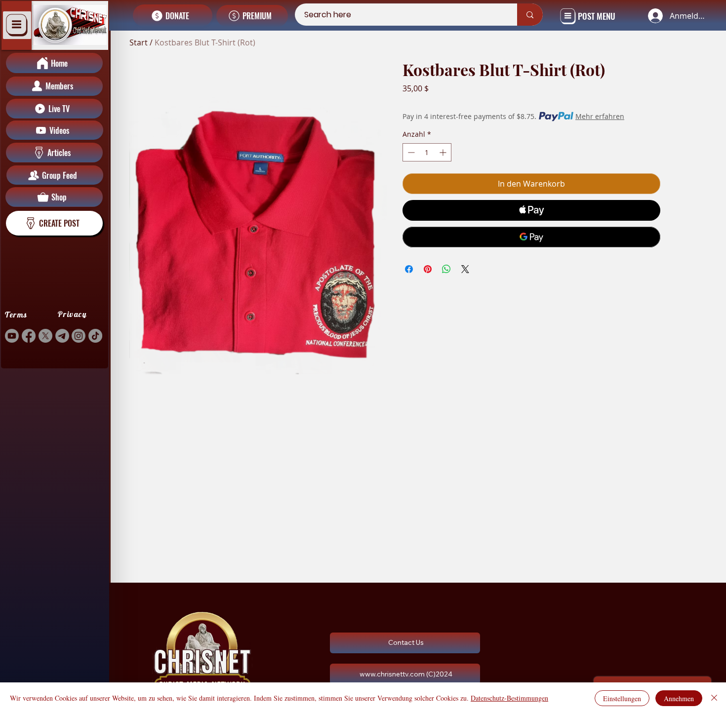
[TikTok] (95, 336)
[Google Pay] (531, 237)
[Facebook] (29, 336)
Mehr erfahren (599, 116)
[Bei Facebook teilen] (409, 269)
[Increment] (444, 152)
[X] (45, 336)
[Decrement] (410, 152)
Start (138, 42)
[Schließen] (714, 698)
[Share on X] (465, 269)
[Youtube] (12, 336)
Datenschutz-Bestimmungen (509, 698)
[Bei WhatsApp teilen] (446, 269)
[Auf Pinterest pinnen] (428, 269)
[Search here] (530, 14)
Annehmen (679, 698)
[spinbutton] (426, 152)
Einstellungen (622, 698)
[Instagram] (78, 336)
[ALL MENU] (17, 25)
